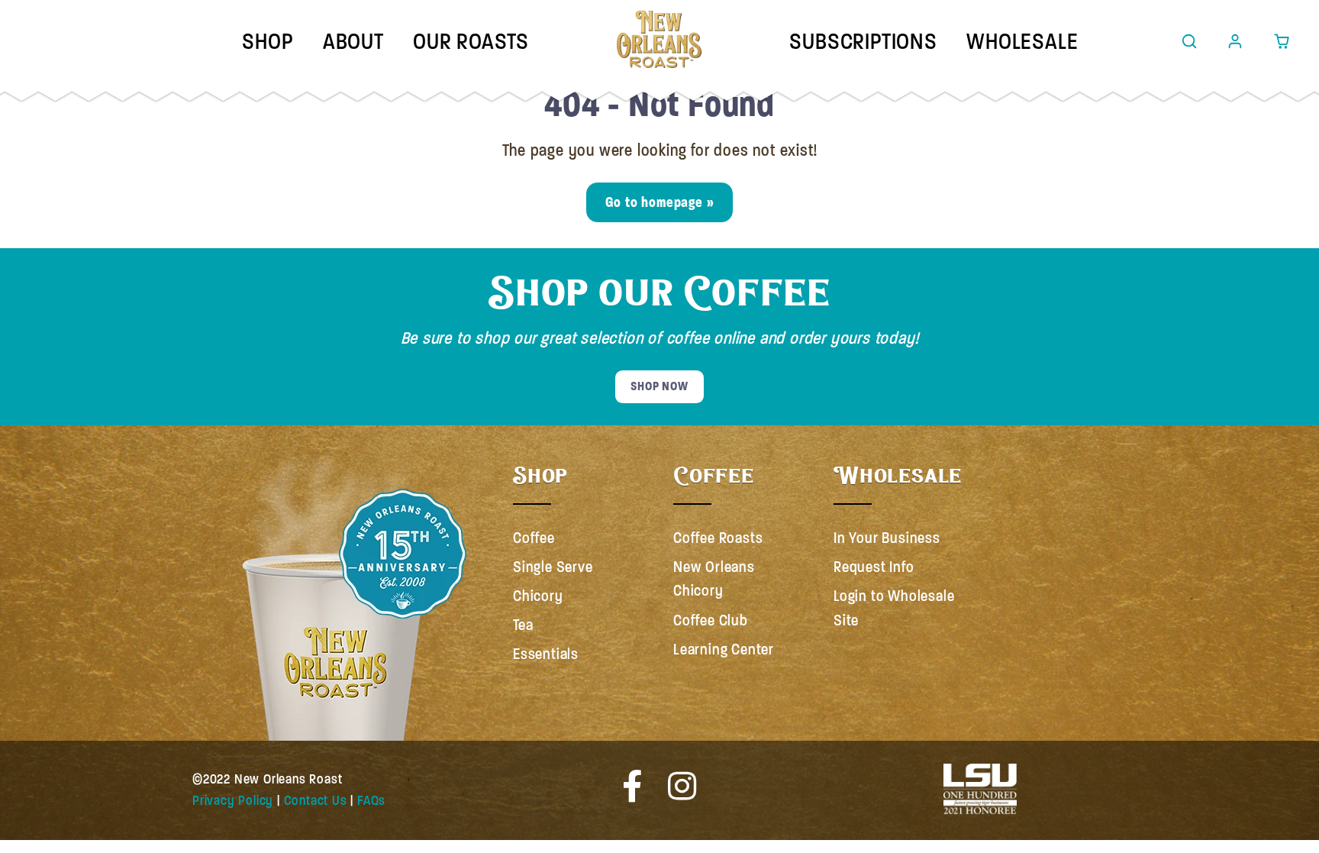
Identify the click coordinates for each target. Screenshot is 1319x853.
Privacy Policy (232, 800)
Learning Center (723, 649)
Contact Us (315, 800)
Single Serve (553, 567)
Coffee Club (710, 620)
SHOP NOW (659, 386)
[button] (1189, 41)
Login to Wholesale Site (894, 608)
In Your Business (887, 538)
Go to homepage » (659, 202)
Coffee (534, 538)
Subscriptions (863, 41)
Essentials (546, 654)
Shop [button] (267, 41)
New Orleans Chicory (714, 579)
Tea (523, 625)
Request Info (874, 567)
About (353, 41)
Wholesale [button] (1022, 41)
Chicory (538, 596)
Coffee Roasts (718, 538)
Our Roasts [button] (471, 41)
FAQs (371, 800)
